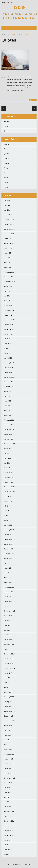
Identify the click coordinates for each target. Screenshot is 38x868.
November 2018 (9, 601)
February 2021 (9, 477)
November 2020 (9, 491)
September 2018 (9, 611)
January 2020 (8, 534)
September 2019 (9, 554)
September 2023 (9, 329)
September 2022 (9, 386)
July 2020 (7, 506)
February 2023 (9, 363)
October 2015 (8, 773)
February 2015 (9, 811)
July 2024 (7, 291)
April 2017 (7, 687)
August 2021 (8, 449)
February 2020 (9, 530)
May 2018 (7, 630)
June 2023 (7, 344)
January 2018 (8, 649)
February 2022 (9, 420)
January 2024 (8, 315)
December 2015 (9, 764)
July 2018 (7, 620)
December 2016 (9, 706)
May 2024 (7, 296)
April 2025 (7, 262)
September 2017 (9, 668)
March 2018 (8, 639)
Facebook (15, 7)
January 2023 (8, 367)
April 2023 (7, 353)
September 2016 (9, 721)
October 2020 (8, 496)
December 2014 (9, 821)
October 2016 (8, 716)
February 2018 (9, 644)
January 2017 (8, 702)
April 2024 (7, 301)
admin (27, 34)
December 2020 (9, 487)
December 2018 (9, 597)
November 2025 (9, 234)
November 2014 (9, 826)
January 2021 (8, 482)
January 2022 (8, 425)
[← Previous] (3, 108)
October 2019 (8, 549)
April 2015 (7, 802)
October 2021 (8, 439)
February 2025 (9, 272)
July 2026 (7, 200)
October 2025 (8, 239)
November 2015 (9, 768)
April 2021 (7, 468)
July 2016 (7, 730)
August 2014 (8, 840)
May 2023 (7, 348)
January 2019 (8, 592)
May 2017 (7, 682)
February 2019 (9, 587)
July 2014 (7, 845)
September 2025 (9, 243)
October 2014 (8, 830)
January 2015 (8, 816)
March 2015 (8, 807)
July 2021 (7, 453)
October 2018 (8, 606)
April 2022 (7, 410)
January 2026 (8, 224)
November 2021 (9, 434)
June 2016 (7, 735)
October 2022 (8, 382)
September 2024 (9, 281)
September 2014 (9, 835)
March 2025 (8, 267)
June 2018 (7, 625)
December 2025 (9, 229)
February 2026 (9, 219)
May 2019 (7, 573)
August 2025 (8, 248)
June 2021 (7, 458)
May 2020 (7, 515)
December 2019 (9, 539)
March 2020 (8, 525)
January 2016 (8, 759)
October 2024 (8, 277)
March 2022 (8, 415)
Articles (6, 121)
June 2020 (7, 511)
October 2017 (8, 663)
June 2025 (7, 253)
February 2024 (9, 310)
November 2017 (9, 659)
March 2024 (8, 305)
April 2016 (7, 744)
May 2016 (7, 740)
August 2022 (8, 391)
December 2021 (9, 429)
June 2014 (7, 849)
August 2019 (8, 558)
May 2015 (7, 797)
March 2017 (8, 692)
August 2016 (8, 725)
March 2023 (8, 358)
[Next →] (34, 108)
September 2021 (9, 444)
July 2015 (7, 787)
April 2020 (7, 520)
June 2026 (7, 205)
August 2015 (8, 783)
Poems (6, 126)
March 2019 (8, 582)
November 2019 (9, 544)
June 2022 (7, 401)
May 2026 (7, 210)
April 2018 (7, 635)
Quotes (32, 100)
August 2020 (8, 501)
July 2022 (7, 396)
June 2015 (7, 792)
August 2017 (8, 673)
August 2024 (8, 286)
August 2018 (8, 616)
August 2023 (8, 334)
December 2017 (9, 654)
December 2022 (9, 372)
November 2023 (9, 320)
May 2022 (7, 406)
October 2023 (8, 324)
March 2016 (8, 749)
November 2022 (9, 377)
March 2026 (8, 215)
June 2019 (7, 568)
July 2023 (7, 339)
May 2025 (7, 258)
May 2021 (7, 463)
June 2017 (7, 678)
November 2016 (9, 711)
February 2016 (9, 754)
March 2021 (8, 472)
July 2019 (7, 563)
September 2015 (9, 778)
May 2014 (7, 854)
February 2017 (9, 697)
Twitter (19, 7)
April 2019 (7, 577)
